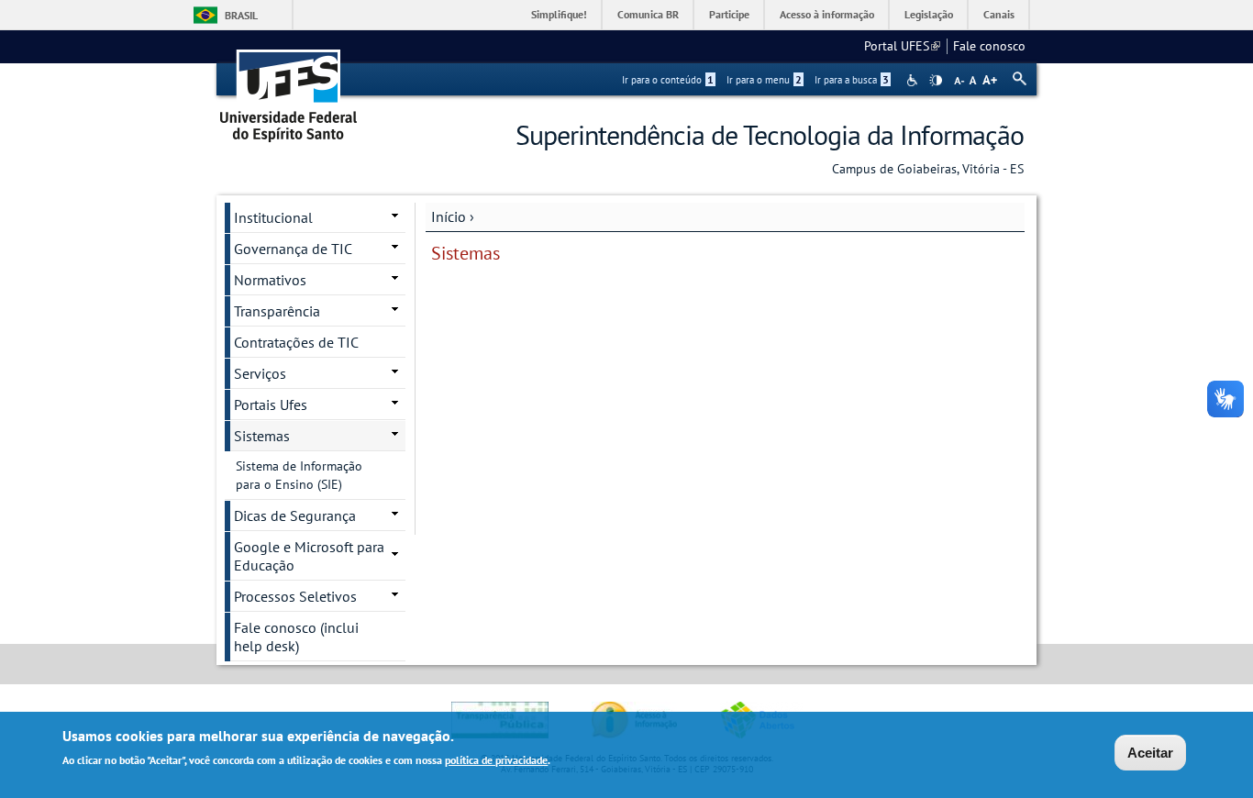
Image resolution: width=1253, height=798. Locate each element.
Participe (729, 14)
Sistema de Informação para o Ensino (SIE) (299, 475)
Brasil (241, 15)
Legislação (928, 14)
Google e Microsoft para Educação (309, 556)
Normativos (270, 280)
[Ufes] (288, 89)
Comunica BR (648, 14)
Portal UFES (902, 46)
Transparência (277, 311)
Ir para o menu (764, 79)
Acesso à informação (827, 14)
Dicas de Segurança (295, 515)
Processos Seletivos (295, 596)
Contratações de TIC (296, 342)
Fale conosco (989, 46)
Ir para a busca (852, 79)
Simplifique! (559, 14)
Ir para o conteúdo (668, 79)
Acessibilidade (914, 80)
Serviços (260, 373)
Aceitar (1150, 752)
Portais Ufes (270, 404)
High (935, 80)
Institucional (273, 217)
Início (448, 216)
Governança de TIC (293, 248)
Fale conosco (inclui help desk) (296, 636)
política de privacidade (496, 760)
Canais (999, 14)
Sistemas (262, 436)
